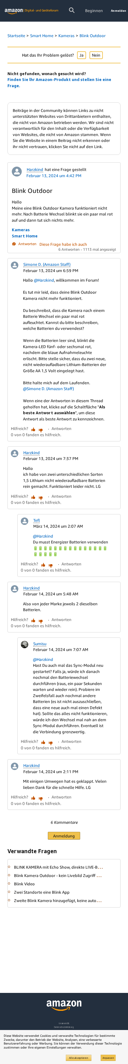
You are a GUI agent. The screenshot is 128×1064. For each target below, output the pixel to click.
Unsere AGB (64, 1023)
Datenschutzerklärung (64, 1027)
